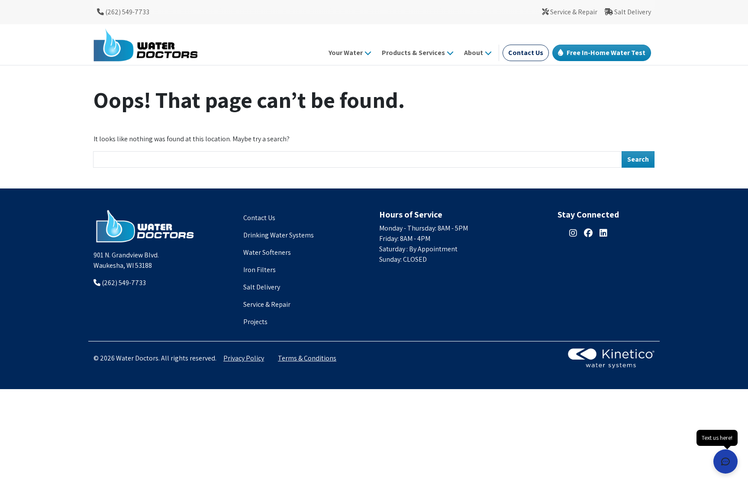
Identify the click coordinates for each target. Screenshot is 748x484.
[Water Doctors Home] (145, 226)
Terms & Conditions (307, 358)
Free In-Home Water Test (606, 52)
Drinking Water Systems (278, 235)
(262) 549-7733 (126, 11)
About (473, 52)
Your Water (346, 52)
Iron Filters (259, 269)
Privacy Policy (243, 358)
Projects (255, 321)
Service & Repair (573, 11)
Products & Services (413, 52)
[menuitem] (123, 12)
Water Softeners (267, 252)
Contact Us (525, 52)
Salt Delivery (632, 11)
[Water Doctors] (145, 45)
